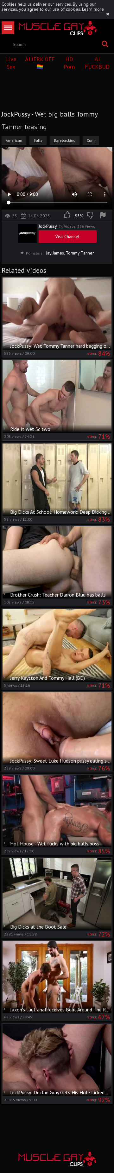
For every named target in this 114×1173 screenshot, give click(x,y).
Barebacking (64, 140)
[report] (104, 215)
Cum (91, 140)
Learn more (93, 9)
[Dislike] (91, 215)
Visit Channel (67, 236)
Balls (38, 140)
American (14, 140)
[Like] (67, 215)
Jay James (55, 253)
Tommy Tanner (80, 253)
